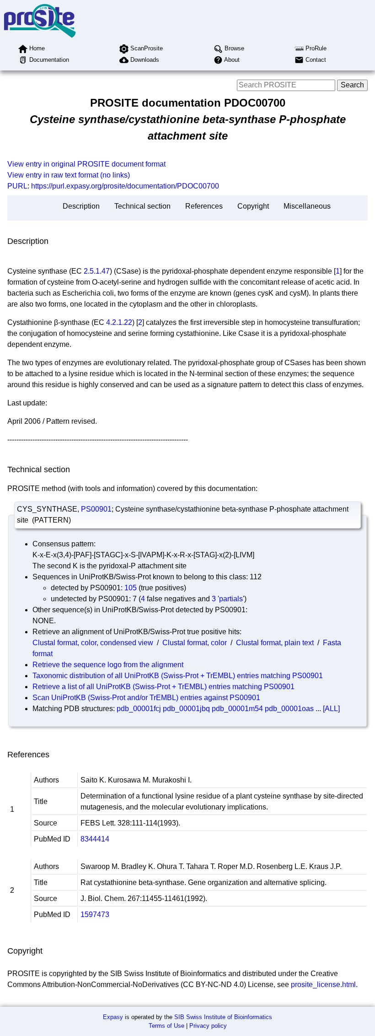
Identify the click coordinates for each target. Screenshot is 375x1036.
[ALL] (331, 708)
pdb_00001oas (289, 708)
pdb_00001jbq (186, 708)
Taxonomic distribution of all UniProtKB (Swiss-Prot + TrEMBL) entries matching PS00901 (177, 676)
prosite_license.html (323, 984)
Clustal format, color (194, 643)
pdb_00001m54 (237, 708)
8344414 (94, 839)
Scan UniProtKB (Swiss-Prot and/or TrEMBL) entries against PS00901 (146, 697)
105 (130, 588)
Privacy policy (208, 1025)
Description (81, 206)
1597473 (94, 914)
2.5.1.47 (97, 271)
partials (231, 599)
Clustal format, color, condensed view (92, 643)
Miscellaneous (307, 206)
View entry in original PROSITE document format (86, 164)
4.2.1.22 (119, 322)
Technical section (142, 206)
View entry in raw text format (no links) (68, 175)
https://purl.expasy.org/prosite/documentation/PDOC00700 (125, 186)
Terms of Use (166, 1025)
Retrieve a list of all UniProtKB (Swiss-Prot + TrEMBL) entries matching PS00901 (163, 687)
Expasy (113, 1017)
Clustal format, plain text (275, 643)
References (204, 206)
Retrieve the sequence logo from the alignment (107, 665)
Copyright (253, 206)
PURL (17, 186)
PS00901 (96, 509)
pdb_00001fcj (139, 708)
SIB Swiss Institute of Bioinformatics (223, 1017)
